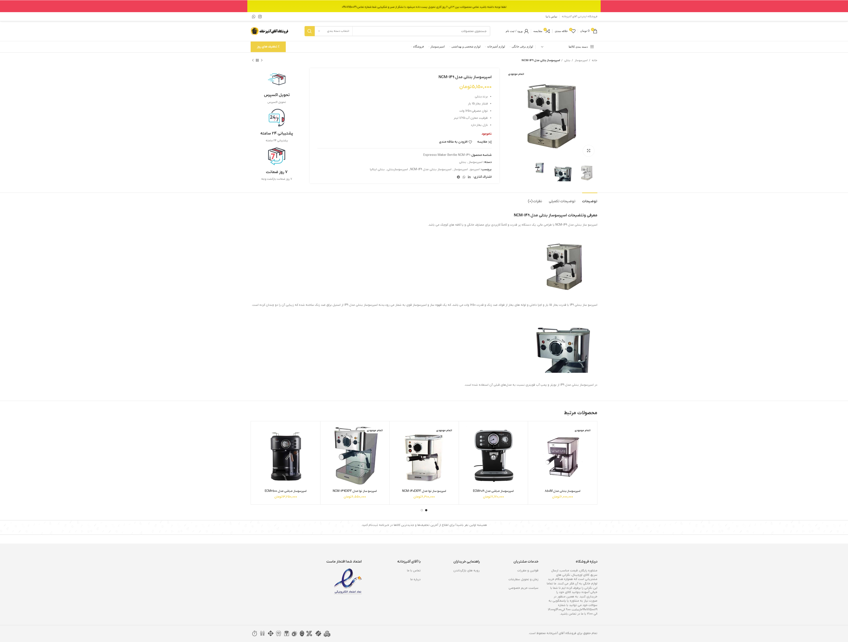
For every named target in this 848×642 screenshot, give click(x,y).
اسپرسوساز (581, 60)
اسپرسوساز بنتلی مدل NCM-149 (430, 169)
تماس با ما (414, 570)
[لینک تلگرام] (458, 177)
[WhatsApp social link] (254, 16)
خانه (594, 60)
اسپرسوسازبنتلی (397, 169)
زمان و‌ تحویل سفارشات (523, 579)
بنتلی (567, 60)
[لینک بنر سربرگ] (424, 6)
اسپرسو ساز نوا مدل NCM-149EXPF (355, 491)
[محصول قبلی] (261, 60)
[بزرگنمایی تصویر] (588, 150)
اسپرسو (475, 169)
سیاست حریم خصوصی (523, 588)
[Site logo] (270, 31)
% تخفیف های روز (268, 47)
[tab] (589, 199)
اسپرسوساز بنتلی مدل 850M (562, 491)
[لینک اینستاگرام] (260, 16)
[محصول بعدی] (253, 60)
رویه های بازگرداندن (466, 570)
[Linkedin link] (469, 177)
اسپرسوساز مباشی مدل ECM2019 (493, 491)
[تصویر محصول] (493, 456)
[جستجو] (310, 31)
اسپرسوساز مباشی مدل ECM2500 (286, 491)
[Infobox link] (277, 87)
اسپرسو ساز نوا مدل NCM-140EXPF (424, 491)
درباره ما (415, 579)
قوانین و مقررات (527, 570)
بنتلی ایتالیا (377, 169)
